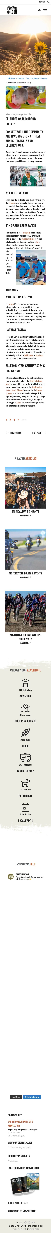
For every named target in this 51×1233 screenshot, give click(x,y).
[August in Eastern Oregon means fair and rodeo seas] (25, 935)
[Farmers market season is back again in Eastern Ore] (25, 1062)
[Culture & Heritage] (25, 710)
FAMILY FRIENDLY (25, 771)
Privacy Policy (17, 1228)
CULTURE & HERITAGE (25, 721)
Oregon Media (34, 1228)
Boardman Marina (28, 238)
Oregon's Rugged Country (36, 78)
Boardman (26, 232)
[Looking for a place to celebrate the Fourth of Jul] (25, 1041)
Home (12, 78)
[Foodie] (25, 735)
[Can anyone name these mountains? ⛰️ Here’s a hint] (25, 999)
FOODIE (25, 746)
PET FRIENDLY (25, 795)
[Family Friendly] (25, 760)
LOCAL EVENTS (25, 820)
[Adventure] (25, 685)
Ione (37, 241)
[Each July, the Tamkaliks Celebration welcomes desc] (25, 977)
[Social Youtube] (33, 1222)
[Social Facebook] (25, 1222)
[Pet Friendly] (25, 784)
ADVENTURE (25, 696)
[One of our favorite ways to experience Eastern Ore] (25, 956)
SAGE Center (28, 355)
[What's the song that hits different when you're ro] (25, 1083)
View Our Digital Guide (20, 1147)
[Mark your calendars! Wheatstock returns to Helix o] (25, 914)
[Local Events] (25, 809)
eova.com (14, 1160)
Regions (20, 78)
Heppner (12, 203)
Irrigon (11, 304)
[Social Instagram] (29, 1222)
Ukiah (18, 402)
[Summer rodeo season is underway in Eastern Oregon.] (25, 1020)
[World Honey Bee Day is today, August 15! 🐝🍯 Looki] (25, 893)
